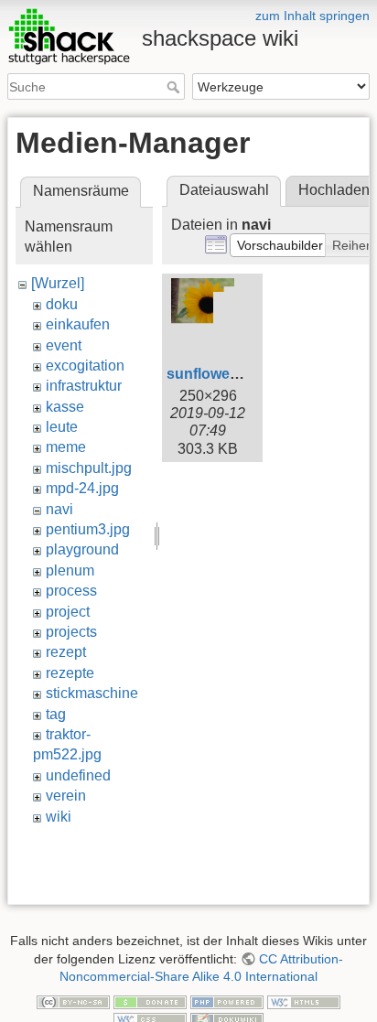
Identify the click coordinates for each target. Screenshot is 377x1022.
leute (62, 427)
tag (56, 714)
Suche (175, 87)
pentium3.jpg (88, 529)
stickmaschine (92, 693)
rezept (66, 652)
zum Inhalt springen (312, 15)
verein (66, 795)
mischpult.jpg (89, 468)
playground (82, 549)
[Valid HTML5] (303, 1001)
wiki (58, 816)
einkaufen (78, 324)
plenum (70, 570)
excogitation (85, 365)
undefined (78, 775)
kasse (65, 406)
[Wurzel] (57, 283)
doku (62, 304)
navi (59, 509)
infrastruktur (84, 385)
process (71, 590)
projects (71, 632)
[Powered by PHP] (227, 1001)
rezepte (70, 673)
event (63, 345)
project (68, 611)
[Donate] (150, 1001)
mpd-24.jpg (82, 488)
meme (66, 447)
